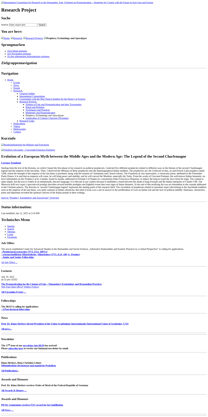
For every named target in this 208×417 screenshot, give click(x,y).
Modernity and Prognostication (40, 112)
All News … (7, 410)
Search (10, 229)
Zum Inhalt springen (17, 51)
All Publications (9, 370)
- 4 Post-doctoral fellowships (15, 309)
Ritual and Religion (35, 107)
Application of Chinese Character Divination (47, 118)
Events (16, 82)
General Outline (27, 93)
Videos (16, 126)
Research (17, 38)
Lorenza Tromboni (11, 163)
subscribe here (15, 348)
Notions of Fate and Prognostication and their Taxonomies (53, 104)
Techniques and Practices (38, 110)
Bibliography (19, 129)
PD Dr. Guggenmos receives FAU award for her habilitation (32, 405)
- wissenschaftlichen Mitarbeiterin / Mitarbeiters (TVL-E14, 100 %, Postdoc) (40, 254)
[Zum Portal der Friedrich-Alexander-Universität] (28, 150)
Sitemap (11, 231)
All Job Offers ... (9, 262)
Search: (4, 24)
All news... (6, 329)
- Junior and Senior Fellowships (17, 257)
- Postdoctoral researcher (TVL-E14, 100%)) (24, 251)
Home (7, 38)
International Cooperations (32, 96)
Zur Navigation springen (19, 53)
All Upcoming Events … (13, 292)
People (16, 88)
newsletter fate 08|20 (33, 345)
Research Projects (34, 38)
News (16, 85)
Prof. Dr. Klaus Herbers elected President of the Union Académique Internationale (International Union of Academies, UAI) (65, 323)
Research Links (26, 121)
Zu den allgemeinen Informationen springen (28, 56)
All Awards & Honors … (14, 390)
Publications (19, 123)
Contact (17, 132)
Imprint (10, 226)
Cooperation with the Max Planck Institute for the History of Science (52, 99)
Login (10, 234)
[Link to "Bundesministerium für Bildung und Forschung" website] (25, 144)
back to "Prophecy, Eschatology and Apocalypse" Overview (30, 197)
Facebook (12, 237)
